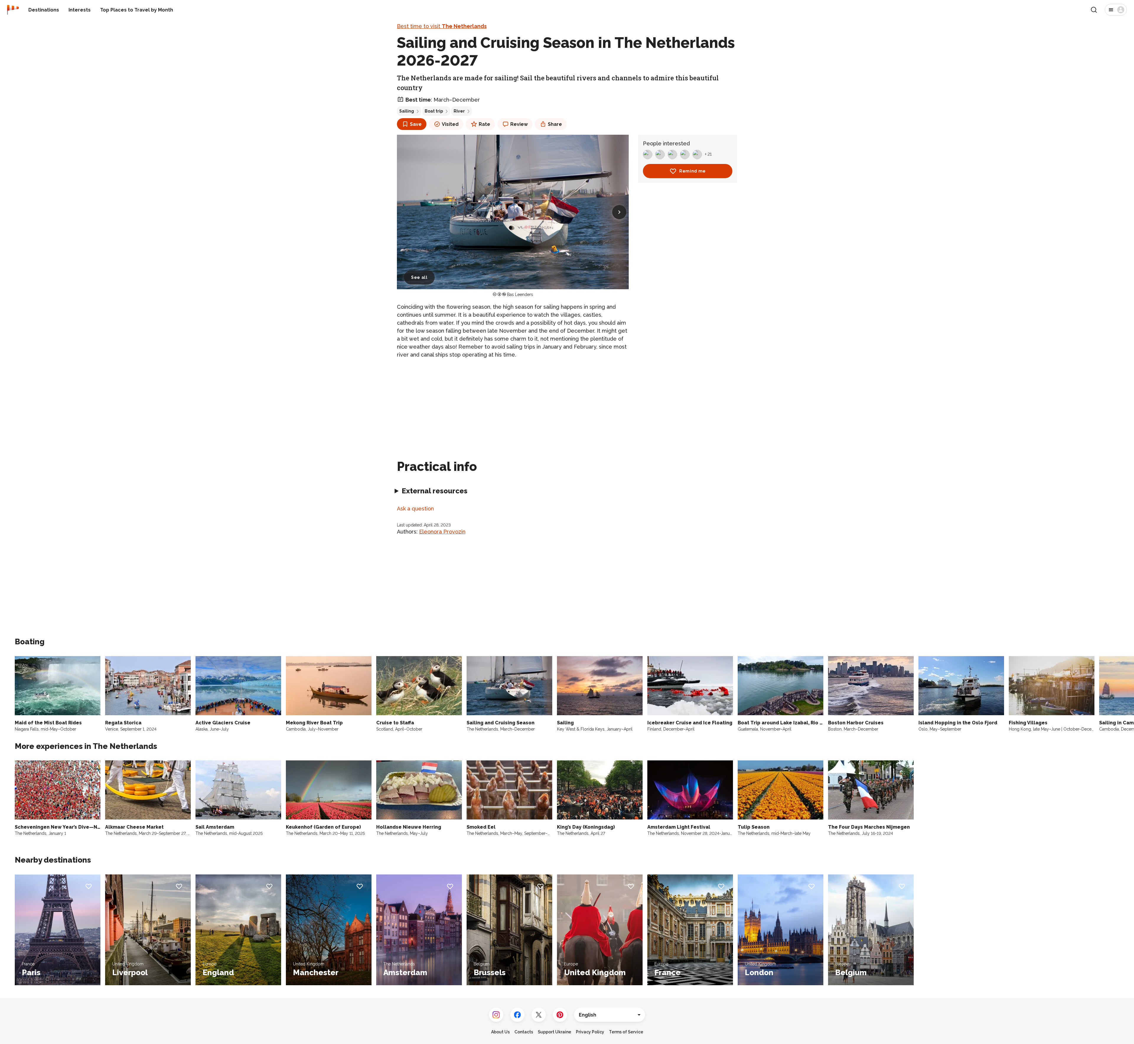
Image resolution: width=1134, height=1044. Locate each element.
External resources (434, 491)
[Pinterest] (560, 1015)
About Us (500, 1032)
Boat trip (434, 111)
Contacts (523, 1032)
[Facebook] (517, 1015)
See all (419, 277)
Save (416, 124)
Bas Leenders (520, 294)
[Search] (1094, 10)
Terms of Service (626, 1032)
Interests (80, 10)
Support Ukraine (554, 1032)
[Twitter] (539, 1015)
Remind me (692, 171)
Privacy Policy (590, 1032)
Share (555, 124)
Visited (450, 124)
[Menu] (1116, 10)
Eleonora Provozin (442, 531)
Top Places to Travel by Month (136, 10)
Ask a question (415, 508)
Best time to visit (442, 26)
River (459, 111)
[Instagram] (496, 1015)
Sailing (406, 111)
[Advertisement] (513, 405)
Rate (484, 124)
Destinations (43, 10)
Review (519, 124)
